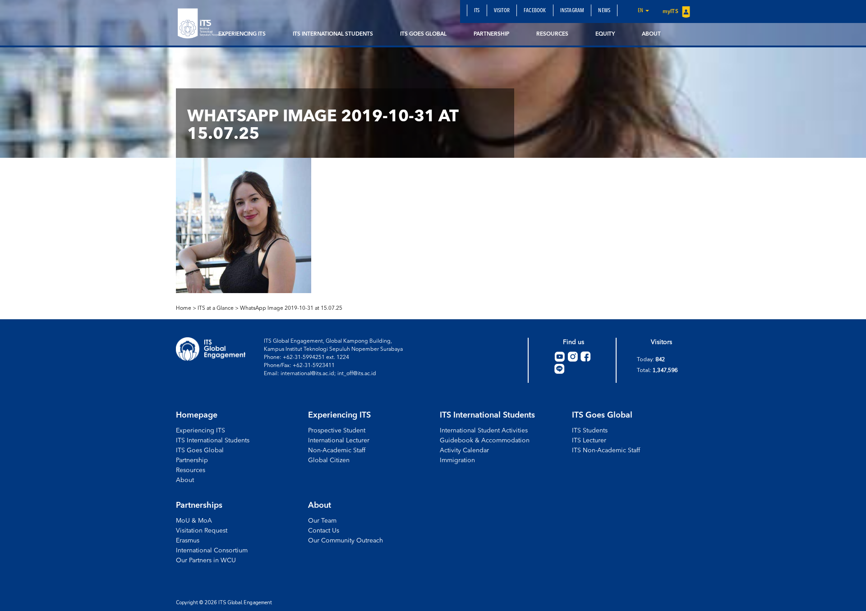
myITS (671, 11)
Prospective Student (336, 430)
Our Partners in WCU (206, 560)
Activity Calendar (464, 450)
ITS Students (590, 430)
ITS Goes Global (423, 34)
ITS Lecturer (589, 440)
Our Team (322, 521)
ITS (477, 11)
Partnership (491, 34)
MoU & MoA (194, 521)
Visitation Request (201, 531)
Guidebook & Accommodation (485, 440)
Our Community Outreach (345, 540)
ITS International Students (333, 34)
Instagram (572, 11)
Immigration (457, 460)
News (604, 11)
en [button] (641, 11)
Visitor (502, 11)
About (651, 34)
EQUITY (605, 34)
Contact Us (323, 531)
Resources (552, 34)
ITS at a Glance (216, 308)
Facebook (535, 11)
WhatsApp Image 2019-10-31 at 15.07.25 (291, 308)
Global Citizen (329, 460)
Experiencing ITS (242, 34)
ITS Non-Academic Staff (606, 450)
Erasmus (187, 540)
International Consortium (212, 550)
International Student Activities (484, 430)
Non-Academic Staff (336, 450)
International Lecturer (338, 440)
